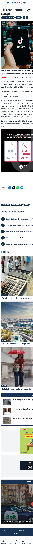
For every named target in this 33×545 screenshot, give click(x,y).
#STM (26, 204)
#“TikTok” (6, 204)
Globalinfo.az (6, 77)
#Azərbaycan (16, 204)
